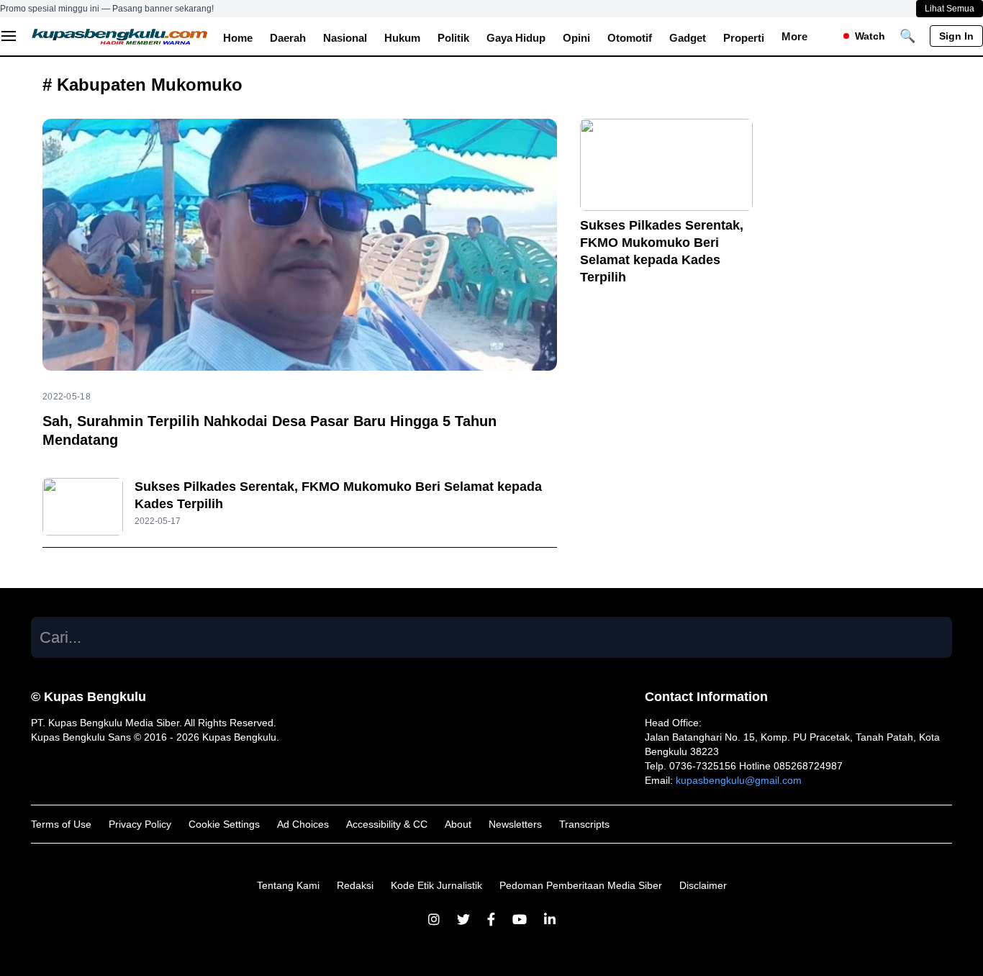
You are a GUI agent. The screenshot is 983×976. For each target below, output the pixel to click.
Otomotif (629, 38)
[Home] (120, 36)
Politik (453, 38)
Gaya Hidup (515, 38)
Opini (576, 38)
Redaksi (355, 885)
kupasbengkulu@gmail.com (739, 780)
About (458, 824)
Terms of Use (61, 824)
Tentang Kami (288, 885)
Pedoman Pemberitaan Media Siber (580, 885)
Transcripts (584, 824)
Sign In (956, 36)
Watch (870, 36)
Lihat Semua (949, 9)
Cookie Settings (224, 824)
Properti (743, 38)
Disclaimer (703, 885)
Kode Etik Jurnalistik (436, 885)
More (794, 36)
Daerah (288, 38)
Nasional (345, 38)
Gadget (687, 38)
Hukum (402, 38)
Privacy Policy (140, 824)
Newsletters (515, 824)
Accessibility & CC (386, 824)
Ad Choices (303, 824)
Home (238, 38)
